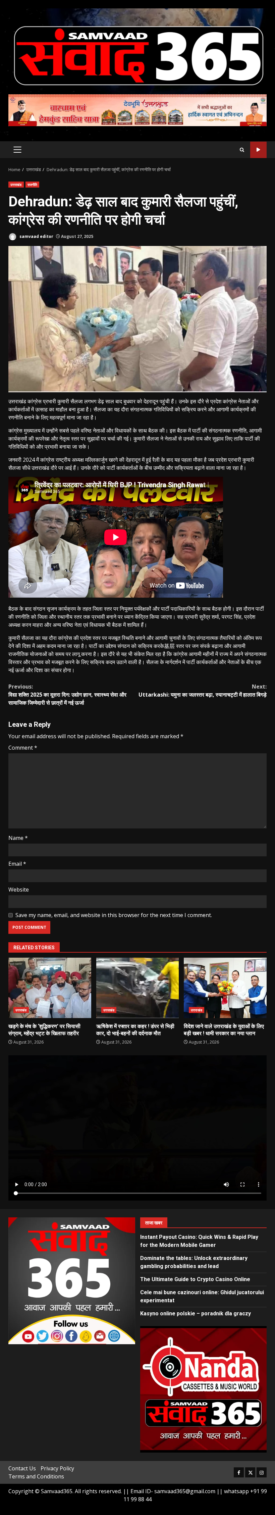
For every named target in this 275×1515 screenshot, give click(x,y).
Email (17, 863)
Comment (22, 747)
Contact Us (22, 1468)
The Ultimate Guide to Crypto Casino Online (195, 1279)
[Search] (242, 149)
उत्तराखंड (16, 184)
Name (18, 838)
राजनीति (32, 184)
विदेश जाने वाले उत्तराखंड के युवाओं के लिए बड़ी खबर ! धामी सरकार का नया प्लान (225, 988)
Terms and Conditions (36, 1476)
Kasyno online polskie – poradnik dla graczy (195, 1313)
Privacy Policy (57, 1468)
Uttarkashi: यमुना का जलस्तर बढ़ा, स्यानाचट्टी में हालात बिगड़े (203, 690)
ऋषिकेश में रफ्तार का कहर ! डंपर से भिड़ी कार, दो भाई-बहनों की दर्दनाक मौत (137, 988)
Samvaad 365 (258, 150)
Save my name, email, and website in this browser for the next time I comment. (113, 915)
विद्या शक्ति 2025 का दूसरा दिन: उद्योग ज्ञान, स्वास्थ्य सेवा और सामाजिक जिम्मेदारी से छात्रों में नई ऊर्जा (67, 694)
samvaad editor (35, 236)
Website (18, 889)
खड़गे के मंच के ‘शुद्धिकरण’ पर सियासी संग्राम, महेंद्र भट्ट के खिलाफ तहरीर (49, 988)
